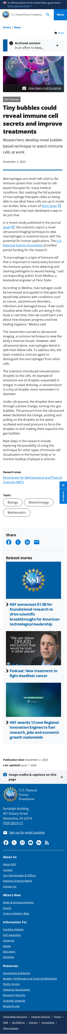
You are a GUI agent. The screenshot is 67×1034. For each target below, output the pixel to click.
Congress (9, 940)
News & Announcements (18, 902)
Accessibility (48, 1022)
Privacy (57, 1016)
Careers (8, 870)
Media (7, 946)
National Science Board (17, 881)
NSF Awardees (12, 935)
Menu (60, 14)
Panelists (8, 957)
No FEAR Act (18, 1022)
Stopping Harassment (16, 989)
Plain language (10, 1028)
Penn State (49, 206)
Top (60, 746)
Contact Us (9, 886)
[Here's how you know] (33, 4)
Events (7, 908)
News (17, 27)
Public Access (11, 984)
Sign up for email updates (27, 832)
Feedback (63, 496)
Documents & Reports (16, 973)
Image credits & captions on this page (32, 777)
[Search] (48, 14)
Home (7, 27)
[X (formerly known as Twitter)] (14, 843)
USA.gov (33, 1022)
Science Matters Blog (16, 913)
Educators (9, 951)
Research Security (14, 995)
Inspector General (40, 1016)
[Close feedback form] (63, 485)
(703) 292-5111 (13, 823)
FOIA (5, 1022)
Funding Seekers (13, 929)
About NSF (9, 864)
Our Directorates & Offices (19, 875)
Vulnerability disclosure (15, 1016)
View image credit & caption (44, 88)
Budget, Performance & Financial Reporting (30, 978)
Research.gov (11, 1006)
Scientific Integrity (14, 1000)
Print (61, 33)
